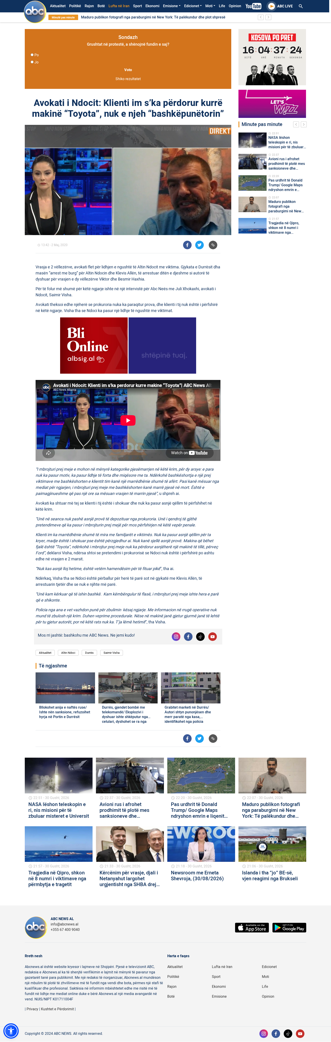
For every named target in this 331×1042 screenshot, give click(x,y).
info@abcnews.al (64, 924)
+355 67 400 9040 (65, 929)
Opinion (235, 6)
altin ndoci (68, 653)
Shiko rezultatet (128, 79)
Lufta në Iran (119, 6)
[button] (11, 1031)
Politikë (75, 6)
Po (36, 55)
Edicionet (191, 6)
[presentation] (297, 125)
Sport (137, 6)
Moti (209, 6)
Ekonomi (152, 6)
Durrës (89, 653)
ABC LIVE (285, 6)
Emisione (170, 6)
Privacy (32, 1009)
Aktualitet (58, 6)
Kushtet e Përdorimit (57, 1009)
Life (222, 6)
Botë (101, 6)
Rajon (89, 6)
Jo (36, 62)
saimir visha (112, 653)
